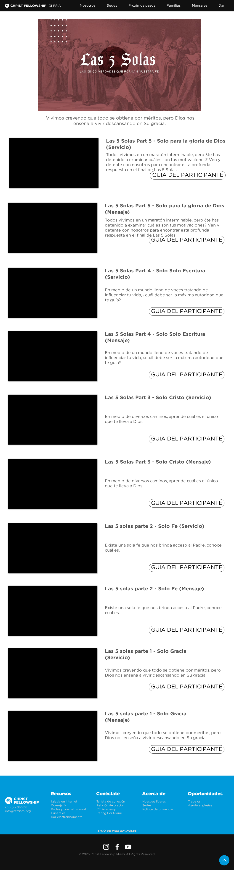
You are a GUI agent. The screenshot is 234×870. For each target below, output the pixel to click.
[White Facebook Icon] (117, 847)
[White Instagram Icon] (106, 847)
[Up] (224, 860)
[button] (90, 5)
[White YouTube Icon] (128, 847)
